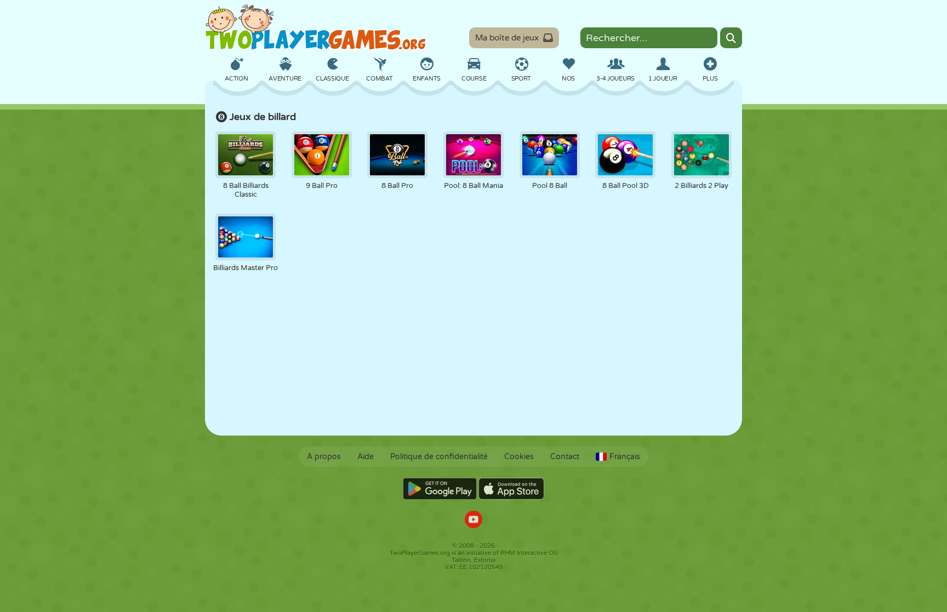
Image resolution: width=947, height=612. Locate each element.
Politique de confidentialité (439, 456)
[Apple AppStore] (511, 489)
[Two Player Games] (315, 27)
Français (624, 456)
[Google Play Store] (440, 489)
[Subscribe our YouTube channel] (473, 520)
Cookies (519, 456)
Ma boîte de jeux (507, 38)
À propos (324, 456)
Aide (365, 456)
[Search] (731, 37)
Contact (564, 456)
